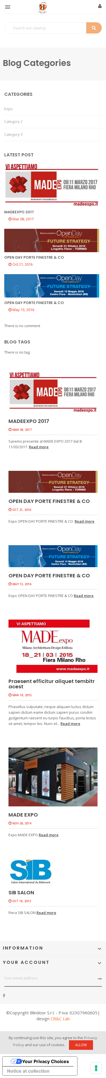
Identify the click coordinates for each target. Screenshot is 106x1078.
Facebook (4, 995)
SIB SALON (21, 892)
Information (23, 948)
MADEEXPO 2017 (28, 421)
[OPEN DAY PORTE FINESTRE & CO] (53, 482)
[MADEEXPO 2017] (53, 392)
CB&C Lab (60, 1018)
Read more (39, 446)
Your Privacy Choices (45, 1061)
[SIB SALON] (53, 871)
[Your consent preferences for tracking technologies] (96, 1068)
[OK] (100, 979)
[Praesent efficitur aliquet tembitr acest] (53, 646)
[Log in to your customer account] (100, 6)
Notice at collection (28, 1071)
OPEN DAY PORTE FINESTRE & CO (49, 501)
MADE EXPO (23, 814)
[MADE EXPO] (53, 776)
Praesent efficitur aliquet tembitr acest (51, 684)
